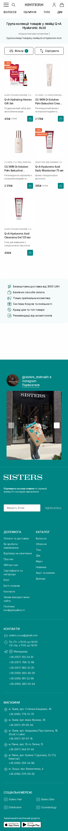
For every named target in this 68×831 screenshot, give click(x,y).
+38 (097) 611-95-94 (21, 724)
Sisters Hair (15, 799)
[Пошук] (13, 4)
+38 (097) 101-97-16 (21, 738)
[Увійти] (54, 4)
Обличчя (41, 544)
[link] (61, 4)
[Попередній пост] (11, 425)
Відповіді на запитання (18, 553)
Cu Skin (39, 95)
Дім (38, 555)
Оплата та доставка (16, 538)
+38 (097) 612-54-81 (21, 656)
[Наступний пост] (57, 425)
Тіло (38, 549)
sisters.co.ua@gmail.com (23, 635)
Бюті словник (12, 585)
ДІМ (60, 12)
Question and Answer (15, 95)
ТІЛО (47, 12)
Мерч (39, 561)
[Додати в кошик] (30, 119)
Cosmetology (49, 807)
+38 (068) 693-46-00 (22, 672)
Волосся (41, 538)
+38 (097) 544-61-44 (21, 749)
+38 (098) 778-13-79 (21, 714)
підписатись (53, 508)
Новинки (41, 567)
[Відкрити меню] (6, 4)
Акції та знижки (45, 572)
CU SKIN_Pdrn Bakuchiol (54, 95)
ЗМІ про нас (11, 564)
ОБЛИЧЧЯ (30, 12)
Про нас (9, 559)
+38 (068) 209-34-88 (21, 762)
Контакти (9, 591)
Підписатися (31, 385)
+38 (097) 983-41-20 (21, 667)
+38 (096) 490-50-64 (22, 683)
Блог (6, 579)
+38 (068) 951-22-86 (21, 678)
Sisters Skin (47, 799)
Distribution (15, 807)
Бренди (40, 578)
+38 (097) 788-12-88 (21, 662)
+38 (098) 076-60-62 (22, 773)
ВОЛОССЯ (10, 12)
